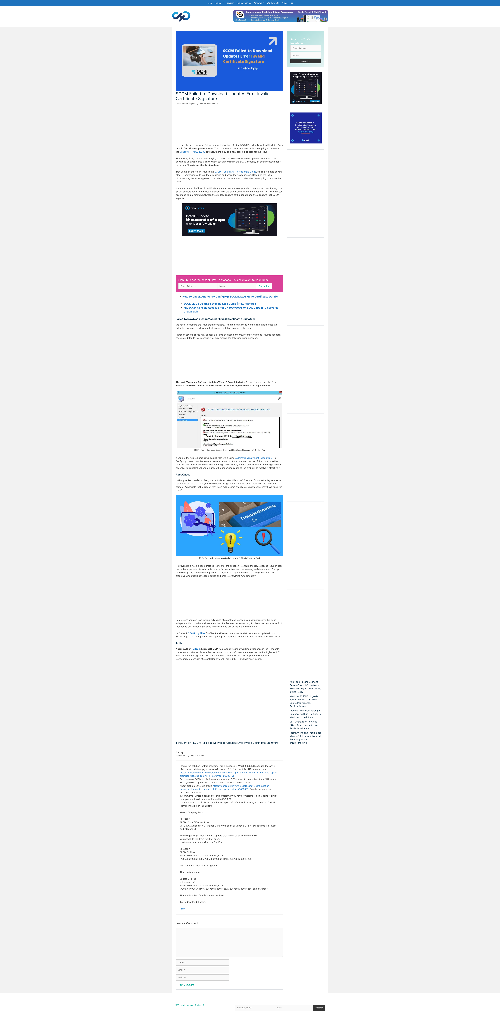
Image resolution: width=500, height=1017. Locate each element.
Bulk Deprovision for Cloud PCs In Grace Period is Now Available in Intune (304, 725)
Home (209, 3)
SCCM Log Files (196, 633)
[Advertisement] (229, 124)
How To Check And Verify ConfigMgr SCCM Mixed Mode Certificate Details (230, 296)
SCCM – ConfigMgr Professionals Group (235, 171)
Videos (285, 3)
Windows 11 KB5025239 (192, 152)
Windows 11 (259, 3)
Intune (218, 3)
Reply (182, 909)
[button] (292, 3)
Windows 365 (273, 3)
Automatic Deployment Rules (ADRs (254, 458)
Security (230, 3)
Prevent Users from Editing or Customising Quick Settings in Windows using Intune (305, 714)
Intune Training (244, 3)
